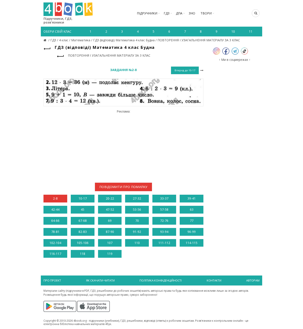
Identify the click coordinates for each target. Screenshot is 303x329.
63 (191, 209)
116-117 (55, 254)
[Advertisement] (123, 144)
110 (137, 243)
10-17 (83, 198)
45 (82, 209)
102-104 (55, 243)
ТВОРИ (206, 13)
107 (109, 243)
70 (137, 220)
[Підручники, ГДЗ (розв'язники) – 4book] (45, 40)
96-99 (191, 232)
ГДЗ (166, 13)
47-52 (110, 209)
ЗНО (192, 13)
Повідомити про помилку (123, 187)
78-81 (55, 232)
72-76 (164, 220)
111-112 (164, 243)
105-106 (83, 243)
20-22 (110, 198)
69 (110, 220)
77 (191, 220)
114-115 (191, 243)
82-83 (83, 232)
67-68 (83, 220)
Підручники (147, 13)
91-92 (137, 232)
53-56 (137, 209)
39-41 (191, 198)
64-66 (55, 220)
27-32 (137, 198)
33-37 (164, 198)
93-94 (164, 232)
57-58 (164, 209)
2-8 (55, 198)
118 (82, 254)
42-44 (55, 209)
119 (109, 254)
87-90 (110, 232)
